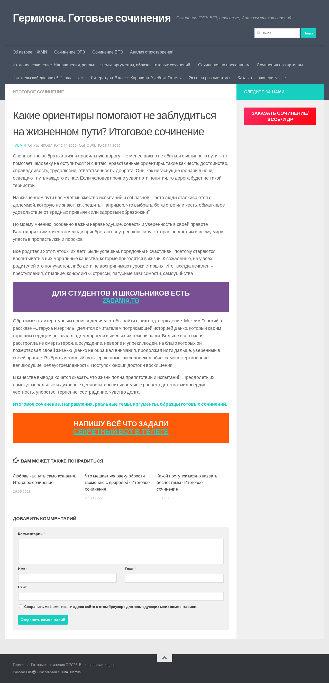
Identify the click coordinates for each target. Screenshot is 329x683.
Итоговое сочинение (38, 92)
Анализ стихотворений (151, 52)
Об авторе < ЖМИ (30, 52)
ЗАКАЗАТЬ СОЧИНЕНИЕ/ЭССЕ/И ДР (280, 116)
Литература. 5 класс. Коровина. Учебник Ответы (136, 77)
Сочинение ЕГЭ (107, 52)
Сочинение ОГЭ (69, 52)
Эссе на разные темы (209, 77)
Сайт (22, 587)
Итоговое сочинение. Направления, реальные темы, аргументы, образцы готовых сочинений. (102, 65)
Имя (23, 569)
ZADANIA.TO (121, 301)
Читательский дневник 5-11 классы (46, 77)
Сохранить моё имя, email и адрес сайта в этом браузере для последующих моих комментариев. (110, 607)
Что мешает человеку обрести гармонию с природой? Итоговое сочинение (117, 482)
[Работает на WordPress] (34, 672)
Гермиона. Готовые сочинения (92, 18)
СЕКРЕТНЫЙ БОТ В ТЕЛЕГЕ (121, 431)
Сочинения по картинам (280, 65)
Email (130, 569)
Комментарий (31, 534)
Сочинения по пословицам (224, 65)
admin (20, 145)
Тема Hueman (70, 672)
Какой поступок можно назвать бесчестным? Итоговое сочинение (187, 482)
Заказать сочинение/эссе (261, 77)
